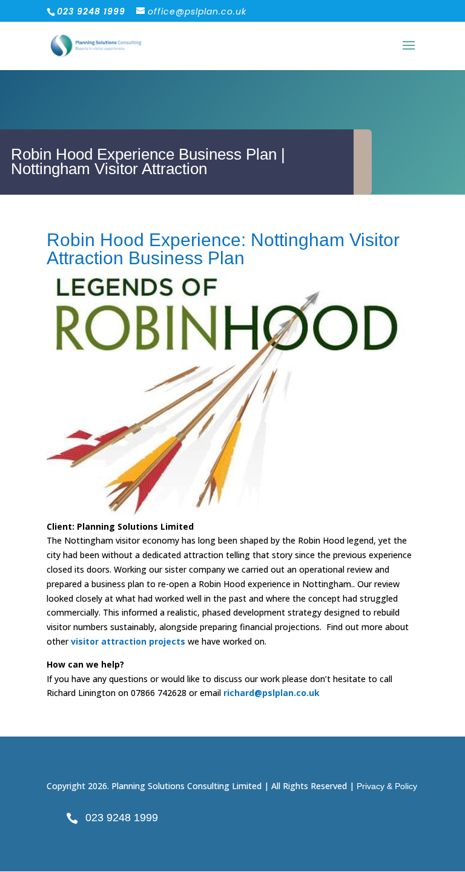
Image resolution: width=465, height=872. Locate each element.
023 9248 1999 (121, 818)
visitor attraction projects (128, 641)
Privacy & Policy (387, 786)
